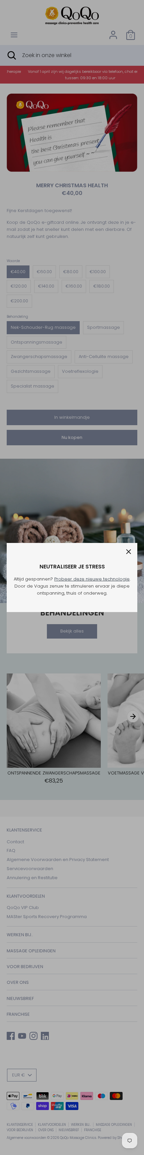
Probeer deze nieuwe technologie (92, 579)
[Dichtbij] (128, 551)
